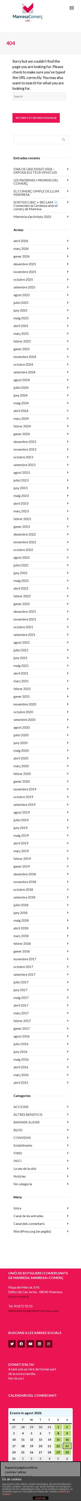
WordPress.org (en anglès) (32, 1231)
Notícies (20, 1176)
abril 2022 (21, 588)
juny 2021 (20, 658)
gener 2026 (22, 256)
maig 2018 (21, 920)
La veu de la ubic (25, 1168)
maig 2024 (21, 403)
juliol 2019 (21, 820)
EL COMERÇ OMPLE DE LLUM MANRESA (36, 192)
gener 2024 (22, 434)
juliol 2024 (21, 387)
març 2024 (21, 418)
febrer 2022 (22, 596)
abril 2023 (21, 503)
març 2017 (21, 1013)
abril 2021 (21, 673)
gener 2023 (22, 526)
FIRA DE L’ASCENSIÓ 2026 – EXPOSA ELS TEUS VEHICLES (35, 170)
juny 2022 (20, 573)
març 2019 (21, 851)
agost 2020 (22, 727)
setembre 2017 (24, 974)
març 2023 (21, 511)
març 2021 (21, 681)
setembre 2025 (24, 287)
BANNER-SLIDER (26, 1122)
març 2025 (21, 333)
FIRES (18, 1153)
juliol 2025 (21, 302)
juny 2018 (20, 913)
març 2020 (21, 766)
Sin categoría (23, 1184)
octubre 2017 (23, 967)
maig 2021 (21, 665)
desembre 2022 (25, 534)
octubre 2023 (23, 457)
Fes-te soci (16, 1378)
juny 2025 (20, 310)
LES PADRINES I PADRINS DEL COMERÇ (36, 181)
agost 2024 (22, 380)
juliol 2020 (21, 735)
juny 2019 (20, 828)
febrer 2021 (22, 689)
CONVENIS (22, 1138)
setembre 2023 (24, 465)
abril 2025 (21, 326)
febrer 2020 (22, 774)
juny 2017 (20, 990)
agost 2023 (22, 472)
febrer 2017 (22, 1021)
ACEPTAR (40, 1498)
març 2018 (21, 936)
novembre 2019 (25, 789)
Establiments (23, 1145)
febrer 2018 (22, 943)
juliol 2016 (21, 1044)
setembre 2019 (24, 804)
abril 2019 (21, 843)
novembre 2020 (25, 704)
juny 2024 (20, 395)
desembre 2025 (25, 264)
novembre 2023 (25, 449)
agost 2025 (22, 295)
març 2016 (21, 1075)
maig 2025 (21, 318)
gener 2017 (22, 1028)
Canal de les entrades (28, 1216)
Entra (17, 1208)
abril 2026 (21, 241)
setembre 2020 (24, 719)
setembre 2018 (24, 897)
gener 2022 (22, 604)
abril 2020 (21, 758)
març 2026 (21, 248)
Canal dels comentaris (29, 1224)
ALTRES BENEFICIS (28, 1114)
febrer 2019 (22, 858)
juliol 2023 (21, 480)
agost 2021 (22, 642)
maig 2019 (21, 835)
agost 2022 (22, 557)
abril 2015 (21, 1082)
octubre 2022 (23, 550)
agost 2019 (22, 812)
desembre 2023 (25, 441)
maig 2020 (21, 750)
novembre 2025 (25, 272)
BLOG (18, 1130)
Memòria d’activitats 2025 (32, 217)
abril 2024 (21, 411)
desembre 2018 (25, 874)
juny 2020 (20, 743)
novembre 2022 (25, 542)
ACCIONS (21, 1107)
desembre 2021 (25, 611)
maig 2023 (21, 496)
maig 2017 (21, 997)
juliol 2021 (21, 650)
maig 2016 (21, 1059)
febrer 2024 (22, 426)
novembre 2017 (25, 959)
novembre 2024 (25, 357)
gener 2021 (22, 696)
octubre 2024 (23, 364)
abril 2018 (21, 928)
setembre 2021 (24, 635)
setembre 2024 (24, 372)
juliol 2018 (21, 905)
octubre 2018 (23, 889)
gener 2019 (22, 866)
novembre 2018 (25, 882)
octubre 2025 (23, 279)
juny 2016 (20, 1052)
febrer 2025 (22, 341)
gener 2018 (22, 951)
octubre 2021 (23, 627)
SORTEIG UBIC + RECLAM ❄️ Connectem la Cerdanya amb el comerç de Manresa (36, 205)
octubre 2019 (23, 797)
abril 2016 (21, 1067)
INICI (18, 1161)
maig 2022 (21, 580)
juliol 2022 (21, 565)
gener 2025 (22, 349)
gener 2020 (22, 781)
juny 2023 (20, 488)
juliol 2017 (21, 982)
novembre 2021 (25, 619)
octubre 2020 (23, 712)
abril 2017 (21, 1005)
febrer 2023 (22, 519)
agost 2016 (22, 1036)
